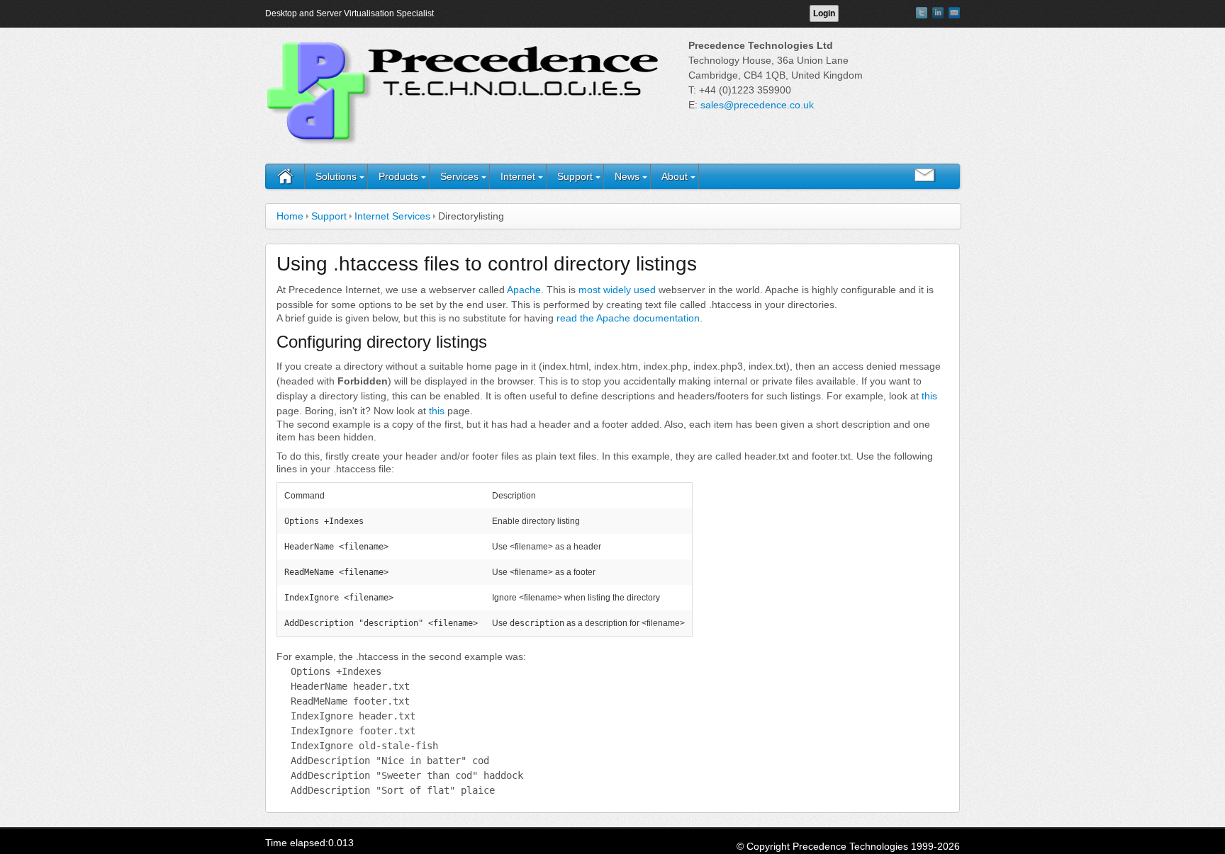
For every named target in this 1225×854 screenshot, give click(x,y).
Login (824, 13)
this (929, 396)
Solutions (336, 176)
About (674, 176)
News (627, 176)
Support (575, 176)
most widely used (617, 289)
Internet (517, 176)
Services (459, 176)
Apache (524, 289)
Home (289, 216)
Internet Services (392, 216)
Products (398, 176)
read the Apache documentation (628, 318)
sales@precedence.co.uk (757, 104)
